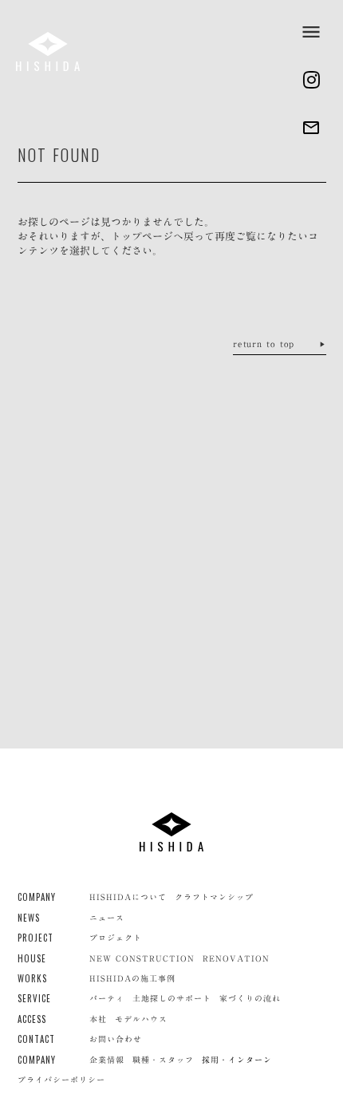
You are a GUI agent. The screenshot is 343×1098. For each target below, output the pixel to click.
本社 (98, 1019)
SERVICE (35, 999)
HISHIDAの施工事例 (132, 978)
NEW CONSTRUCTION (142, 958)
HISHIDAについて (128, 896)
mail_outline (311, 127)
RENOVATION (236, 958)
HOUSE (32, 959)
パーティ (106, 998)
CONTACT (37, 1039)
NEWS (29, 918)
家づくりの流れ (250, 998)
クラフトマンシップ (214, 896)
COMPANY (37, 897)
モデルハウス (141, 1019)
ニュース (106, 917)
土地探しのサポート (171, 998)
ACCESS (32, 1019)
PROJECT (36, 938)
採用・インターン (237, 1059)
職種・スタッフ (163, 1059)
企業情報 (106, 1059)
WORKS (33, 979)
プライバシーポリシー (61, 1079)
